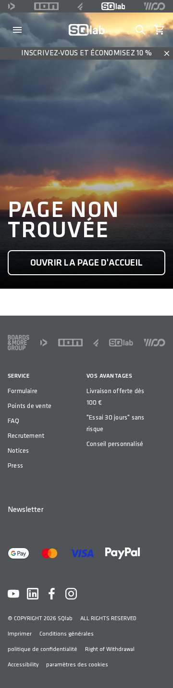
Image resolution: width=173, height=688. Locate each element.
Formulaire (22, 391)
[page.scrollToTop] (159, 664)
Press (15, 465)
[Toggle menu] (17, 29)
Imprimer (20, 633)
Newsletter (25, 509)
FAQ (14, 421)
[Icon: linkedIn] (32, 593)
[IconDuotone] (11, 6)
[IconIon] (46, 6)
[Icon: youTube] (13, 593)
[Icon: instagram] (71, 593)
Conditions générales (66, 633)
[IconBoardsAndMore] (18, 342)
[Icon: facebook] (52, 593)
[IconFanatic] (80, 6)
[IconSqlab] (113, 6)
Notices (18, 450)
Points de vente (29, 406)
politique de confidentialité (42, 649)
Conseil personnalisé (114, 444)
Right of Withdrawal (110, 649)
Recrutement (26, 436)
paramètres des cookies (77, 664)
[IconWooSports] (154, 6)
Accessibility (23, 664)
